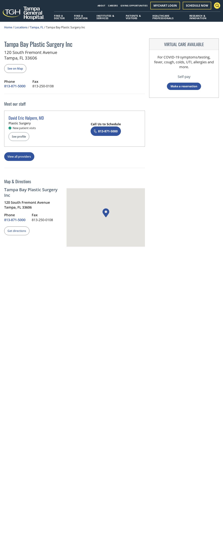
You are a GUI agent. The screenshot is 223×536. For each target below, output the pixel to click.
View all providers (19, 156)
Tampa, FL (37, 27)
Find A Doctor (59, 17)
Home (8, 27)
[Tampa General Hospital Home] (23, 14)
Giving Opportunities (134, 5)
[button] (105, 212)
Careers (113, 5)
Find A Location (80, 17)
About (101, 5)
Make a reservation (184, 86)
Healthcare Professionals (163, 17)
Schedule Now (197, 5)
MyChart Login (165, 5)
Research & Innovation (197, 17)
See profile (19, 136)
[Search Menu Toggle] (217, 5)
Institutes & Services (105, 17)
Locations (21, 27)
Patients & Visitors (133, 17)
